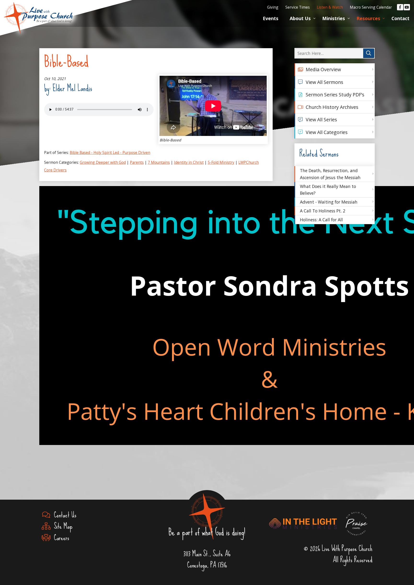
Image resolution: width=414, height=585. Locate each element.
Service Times (297, 7)
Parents (137, 162)
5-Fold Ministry (221, 162)
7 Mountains (159, 162)
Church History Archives (332, 107)
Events (270, 18)
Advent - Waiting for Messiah (328, 202)
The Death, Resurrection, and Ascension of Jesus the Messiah (330, 174)
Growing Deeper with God (103, 162)
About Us (300, 18)
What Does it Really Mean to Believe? (328, 189)
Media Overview (323, 69)
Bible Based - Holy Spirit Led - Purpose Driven (110, 152)
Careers (60, 537)
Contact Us (63, 515)
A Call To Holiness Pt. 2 (322, 211)
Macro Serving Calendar (371, 7)
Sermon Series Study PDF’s (335, 94)
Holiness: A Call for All (321, 219)
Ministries (333, 18)
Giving (272, 7)
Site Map (61, 526)
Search (368, 53)
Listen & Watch (330, 7)
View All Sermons (324, 82)
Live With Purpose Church (38, 12)
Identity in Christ (189, 162)
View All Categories (327, 132)
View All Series (321, 119)
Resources (368, 18)
